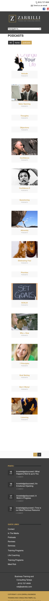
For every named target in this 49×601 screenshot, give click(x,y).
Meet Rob (12, 564)
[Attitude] (24, 62)
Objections (24, 127)
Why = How (24, 333)
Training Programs (15, 550)
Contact (11, 529)
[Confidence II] (24, 177)
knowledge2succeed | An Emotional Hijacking (27, 484)
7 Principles (24, 363)
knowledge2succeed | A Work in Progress (26, 496)
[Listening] (24, 406)
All (11, 42)
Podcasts (12, 537)
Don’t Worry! (24, 387)
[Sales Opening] (24, 92)
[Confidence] (24, 146)
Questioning (25, 200)
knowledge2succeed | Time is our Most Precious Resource (28, 508)
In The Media (13, 533)
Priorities (24, 272)
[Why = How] (24, 322)
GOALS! (24, 302)
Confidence (24, 158)
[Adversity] (24, 219)
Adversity (24, 230)
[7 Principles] (24, 352)
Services (11, 545)
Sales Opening (24, 104)
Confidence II (24, 188)
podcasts (26, 42)
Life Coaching (14, 555)
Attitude (24, 73)
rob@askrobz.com (24, 586)
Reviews (11, 541)
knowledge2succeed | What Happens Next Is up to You (27, 472)
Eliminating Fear (24, 260)
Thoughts (25, 115)
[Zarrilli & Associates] (24, 14)
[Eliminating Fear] (24, 249)
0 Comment (19, 477)
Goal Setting (25, 375)
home (17, 42)
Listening (24, 417)
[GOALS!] (24, 291)
